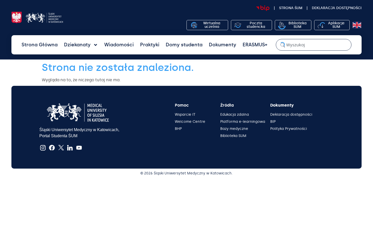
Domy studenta (184, 45)
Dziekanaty (77, 45)
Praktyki (149, 45)
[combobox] (313, 45)
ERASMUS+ (255, 45)
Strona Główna (40, 45)
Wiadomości (119, 45)
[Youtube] (79, 147)
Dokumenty (222, 45)
